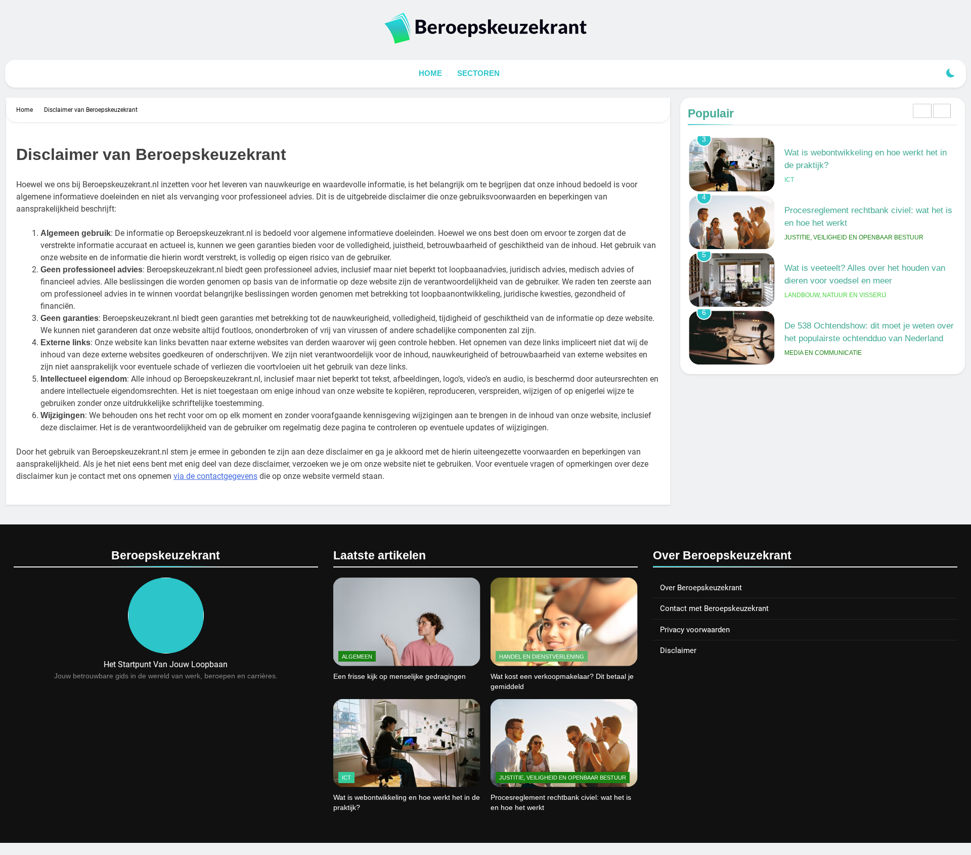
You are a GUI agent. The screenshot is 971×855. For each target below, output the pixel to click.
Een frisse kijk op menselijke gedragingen (399, 676)
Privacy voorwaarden (695, 629)
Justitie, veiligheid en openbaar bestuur (853, 237)
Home (430, 73)
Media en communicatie (823, 352)
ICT (789, 179)
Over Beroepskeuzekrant (701, 587)
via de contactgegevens (215, 476)
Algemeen (357, 657)
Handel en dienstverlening (541, 657)
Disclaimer (678, 650)
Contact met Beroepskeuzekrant (714, 608)
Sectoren (478, 73)
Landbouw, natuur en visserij (835, 295)
